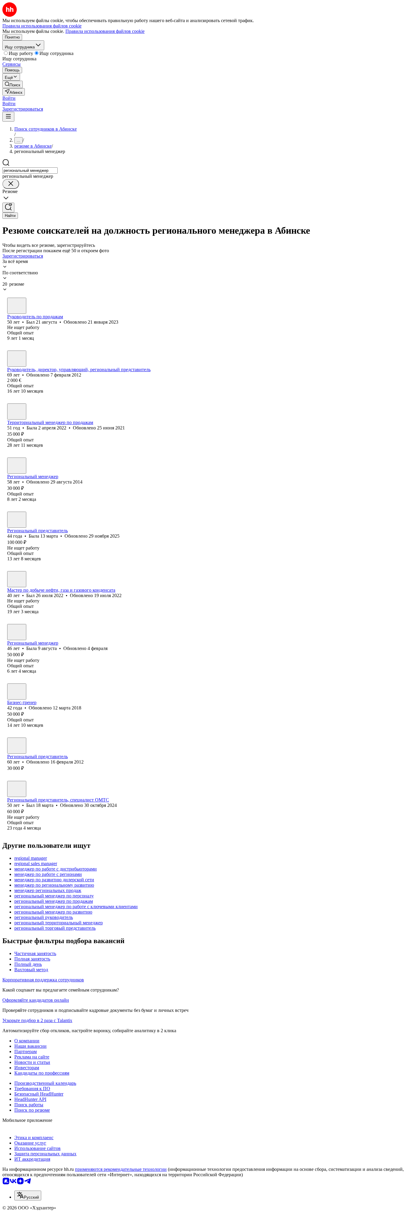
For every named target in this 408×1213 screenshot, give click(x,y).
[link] (12, 84)
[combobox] (30, 170)
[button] (9, 98)
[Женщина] (16, 411)
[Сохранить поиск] (8, 207)
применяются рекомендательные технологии (121, 1169)
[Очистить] (10, 184)
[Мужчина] (16, 306)
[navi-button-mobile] (8, 117)
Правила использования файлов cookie (105, 31)
